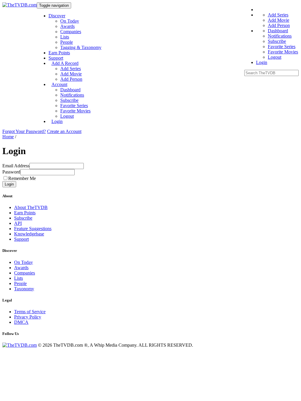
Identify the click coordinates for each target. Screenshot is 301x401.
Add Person (71, 79)
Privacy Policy (27, 316)
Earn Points (59, 52)
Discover (57, 15)
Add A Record (64, 63)
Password (11, 171)
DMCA (21, 322)
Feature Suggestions (32, 228)
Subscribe (69, 100)
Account (59, 84)
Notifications (72, 94)
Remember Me (22, 178)
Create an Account (64, 131)
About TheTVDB (31, 207)
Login (57, 121)
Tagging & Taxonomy (80, 47)
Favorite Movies (75, 110)
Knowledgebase (29, 233)
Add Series (70, 68)
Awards (67, 26)
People (66, 42)
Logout (67, 116)
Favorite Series (74, 105)
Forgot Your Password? (24, 131)
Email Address (15, 165)
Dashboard (70, 89)
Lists (64, 36)
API (18, 223)
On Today (69, 20)
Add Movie (71, 73)
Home (8, 136)
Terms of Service (30, 311)
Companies (70, 31)
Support (56, 57)
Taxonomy (24, 288)
